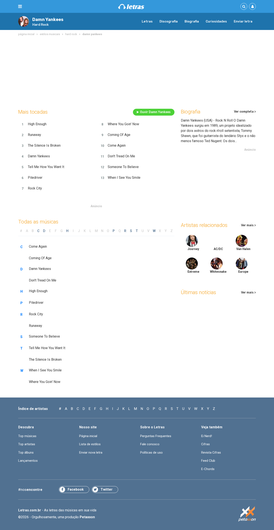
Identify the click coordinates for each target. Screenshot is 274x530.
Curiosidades (216, 21)
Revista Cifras (211, 452)
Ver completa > (245, 111)
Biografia (192, 21)
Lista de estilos (90, 444)
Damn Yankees (47, 19)
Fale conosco (149, 444)
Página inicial (88, 436)
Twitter (107, 489)
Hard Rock (40, 25)
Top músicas (27, 436)
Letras (147, 21)
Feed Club (208, 461)
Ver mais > (248, 225)
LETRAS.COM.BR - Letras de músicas (131, 6)
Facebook (76, 489)
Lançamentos (28, 461)
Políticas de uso (151, 452)
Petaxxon (87, 517)
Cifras (205, 444)
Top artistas (26, 444)
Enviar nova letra (90, 452)
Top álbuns (26, 452)
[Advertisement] (137, 71)
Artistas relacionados (204, 225)
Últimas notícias (198, 292)
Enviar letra (243, 21)
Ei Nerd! (206, 436)
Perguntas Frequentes (155, 436)
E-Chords (207, 469)
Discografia (168, 21)
